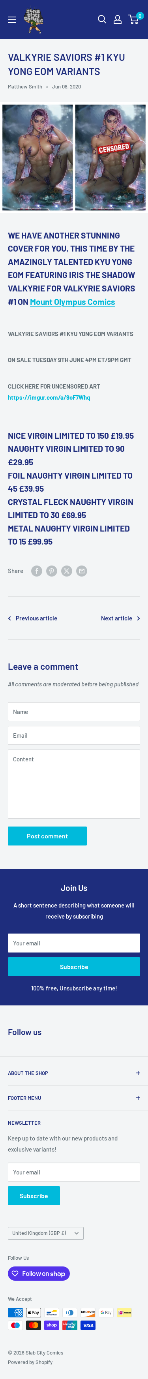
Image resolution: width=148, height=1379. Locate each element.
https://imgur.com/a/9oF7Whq (49, 397)
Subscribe (74, 966)
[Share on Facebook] (36, 571)
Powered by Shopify (30, 1362)
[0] (134, 19)
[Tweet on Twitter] (66, 571)
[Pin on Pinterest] (51, 571)
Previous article (36, 618)
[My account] (118, 19)
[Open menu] (12, 20)
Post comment (47, 836)
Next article (116, 618)
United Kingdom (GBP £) (39, 1233)
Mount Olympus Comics (72, 301)
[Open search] (102, 19)
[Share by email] (81, 571)
